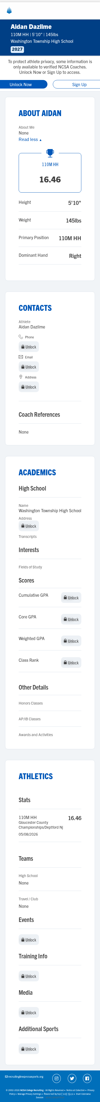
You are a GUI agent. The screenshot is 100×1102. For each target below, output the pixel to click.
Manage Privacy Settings (29, 1093)
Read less (30, 139)
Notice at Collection (75, 1090)
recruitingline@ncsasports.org (25, 1076)
